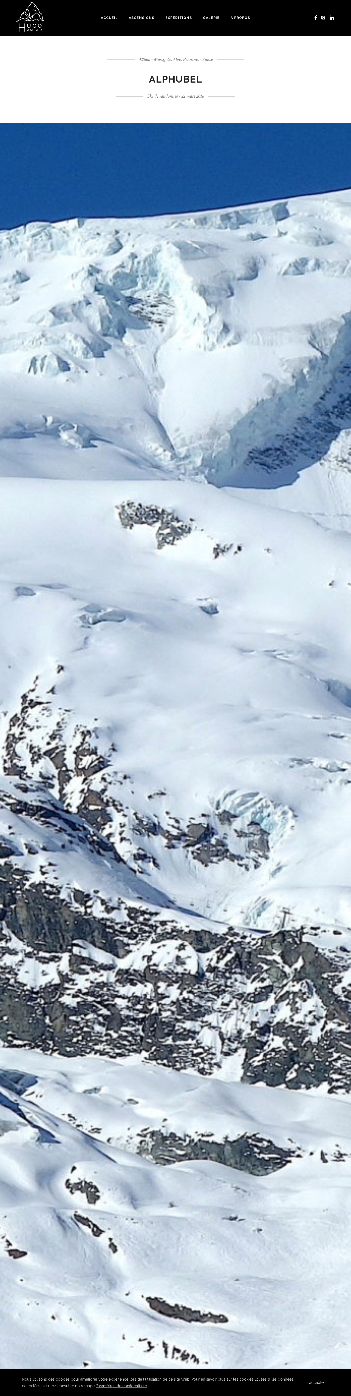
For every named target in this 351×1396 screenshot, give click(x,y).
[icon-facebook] (317, 17)
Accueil (109, 18)
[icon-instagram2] (325, 17)
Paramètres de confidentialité (121, 1386)
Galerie (211, 18)
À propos (240, 18)
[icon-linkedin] (332, 17)
